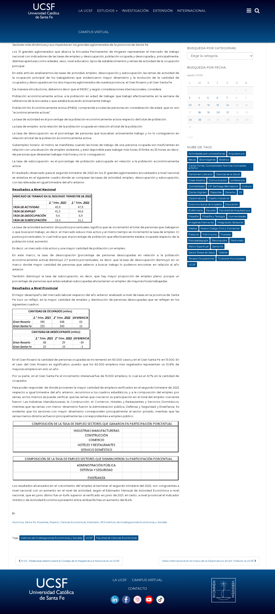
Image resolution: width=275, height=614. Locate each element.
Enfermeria (196, 210)
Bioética (224, 159)
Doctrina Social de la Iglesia (205, 204)
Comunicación (218, 180)
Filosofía (194, 216)
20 (218, 112)
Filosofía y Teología (213, 216)
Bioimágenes (207, 159)
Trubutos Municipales (231, 258)
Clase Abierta (197, 180)
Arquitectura (236, 153)
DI (240, 192)
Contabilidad (197, 186)
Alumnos (18, 522)
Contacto (137, 588)
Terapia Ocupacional (201, 258)
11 (199, 105)
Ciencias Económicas (73, 522)
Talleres (222, 252)
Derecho (230, 192)
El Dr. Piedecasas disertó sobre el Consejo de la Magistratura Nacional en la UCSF (70, 560)
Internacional (191, 11)
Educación (231, 204)
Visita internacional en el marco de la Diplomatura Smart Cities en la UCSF (208, 560)
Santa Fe (30, 522)
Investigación (135, 11)
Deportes (216, 192)
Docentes (42, 522)
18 (199, 112)
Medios (193, 228)
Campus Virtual (93, 32)
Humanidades (237, 216)
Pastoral (194, 234)
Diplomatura (197, 198)
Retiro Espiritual (199, 246)
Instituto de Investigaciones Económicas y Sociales (51, 537)
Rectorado (237, 240)
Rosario (54, 522)
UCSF (89, 537)
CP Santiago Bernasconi (223, 186)
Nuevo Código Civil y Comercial (220, 228)
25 (199, 119)
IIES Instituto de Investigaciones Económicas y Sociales (134, 522)
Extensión (163, 11)
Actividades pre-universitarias (207, 153)
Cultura (247, 186)
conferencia (238, 180)
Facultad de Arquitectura (234, 210)
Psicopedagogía (198, 240)
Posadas (226, 234)
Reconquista (219, 240)
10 (190, 105)
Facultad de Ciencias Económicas (116, 537)
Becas (192, 159)
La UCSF (85, 11)
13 (218, 105)
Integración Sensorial (230, 222)
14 (227, 105)
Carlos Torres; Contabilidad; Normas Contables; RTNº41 (217, 167)
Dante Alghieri (198, 192)
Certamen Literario (200, 174)
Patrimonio (210, 234)
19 (208, 112)
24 (190, 119)
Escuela (210, 210)
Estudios (106, 11)
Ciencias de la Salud (228, 174)
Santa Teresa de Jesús (202, 252)
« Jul (190, 137)
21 (227, 112)
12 (208, 105)
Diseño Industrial (219, 198)
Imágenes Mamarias (201, 222)
